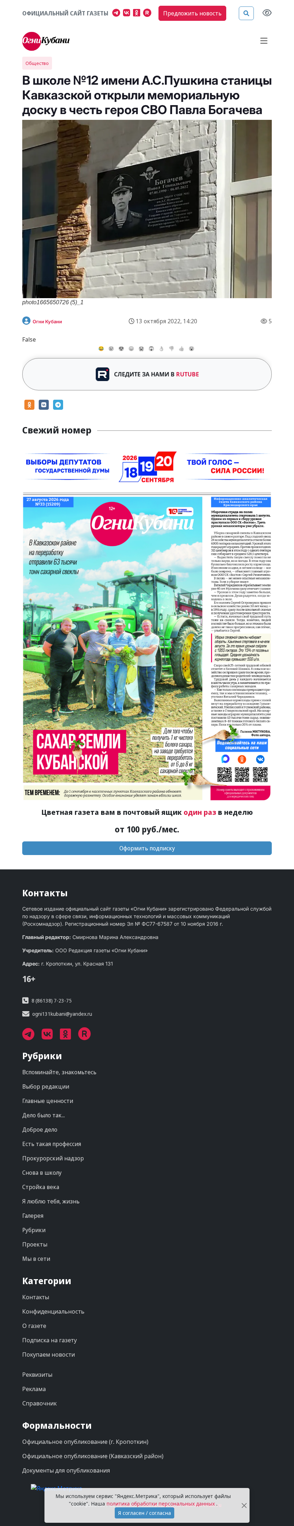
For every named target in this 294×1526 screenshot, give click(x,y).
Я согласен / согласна (144, 1512)
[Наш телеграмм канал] (117, 14)
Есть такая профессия (51, 1144)
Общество (37, 63)
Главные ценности (47, 1101)
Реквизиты (37, 1375)
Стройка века (40, 1187)
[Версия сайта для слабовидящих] (267, 13)
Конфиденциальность (53, 1311)
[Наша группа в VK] (128, 14)
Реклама (34, 1389)
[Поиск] (246, 13)
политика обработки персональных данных (161, 1503)
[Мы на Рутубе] (149, 14)
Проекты (34, 1244)
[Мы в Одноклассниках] (138, 14)
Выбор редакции (45, 1086)
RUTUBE (187, 374)
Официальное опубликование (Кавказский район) (92, 1456)
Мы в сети (36, 1259)
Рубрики (34, 1230)
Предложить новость (192, 13)
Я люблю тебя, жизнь (51, 1201)
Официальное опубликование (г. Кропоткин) (85, 1442)
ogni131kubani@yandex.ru (62, 1013)
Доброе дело (39, 1129)
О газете (34, 1326)
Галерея (32, 1216)
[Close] (244, 1505)
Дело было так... (43, 1115)
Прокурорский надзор (53, 1158)
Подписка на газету (49, 1340)
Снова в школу (42, 1173)
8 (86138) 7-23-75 (52, 1000)
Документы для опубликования (66, 1470)
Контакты (35, 1297)
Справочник (39, 1403)
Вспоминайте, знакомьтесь (59, 1072)
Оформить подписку (147, 848)
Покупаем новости (48, 1354)
